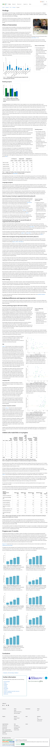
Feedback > (17, 672)
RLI (10, 7)
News (30, 4)
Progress (3, 716)
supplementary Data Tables (7, 545)
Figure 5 (7, 407)
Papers (38, 708)
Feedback (5, 687)
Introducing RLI (7, 681)
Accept (23, 744)
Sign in (42, 1)
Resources (19, 4)
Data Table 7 (21, 241)
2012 (38, 710)
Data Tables (15, 173)
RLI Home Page (11, 672)
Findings (13, 7)
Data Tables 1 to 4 (35, 37)
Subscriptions (16, 728)
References (6, 694)
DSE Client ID (16, 725)
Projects (15, 719)
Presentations (28, 708)
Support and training (8, 692)
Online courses (39, 719)
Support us (25, 4)
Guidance (5, 689)
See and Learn (39, 720)
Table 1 (6, 156)
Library (15, 708)
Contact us (4, 708)
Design (5, 683)
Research (14, 4)
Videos (15, 710)
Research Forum (16, 718)
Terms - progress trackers (6, 729)
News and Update (17, 713)
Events (27, 724)
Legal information (5, 724)
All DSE (45, 4)
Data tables (6, 688)
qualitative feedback (41, 294)
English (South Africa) (7, 737)
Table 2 (4, 474)
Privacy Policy (4, 727)
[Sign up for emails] (3, 705)
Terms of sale (4, 733)
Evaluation (6, 684)
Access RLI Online (17, 727)
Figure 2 (24, 210)
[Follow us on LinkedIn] (8, 705)
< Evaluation (5, 672)
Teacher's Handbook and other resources (11, 691)
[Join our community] (5, 705)
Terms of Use (4, 728)
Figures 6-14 (4, 543)
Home (9, 4)
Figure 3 (3, 346)
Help (14, 724)
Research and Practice (17, 711)
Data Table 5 (32, 226)
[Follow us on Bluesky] (6, 705)
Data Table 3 (29, 202)
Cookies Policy (4, 725)
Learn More (18, 744)
